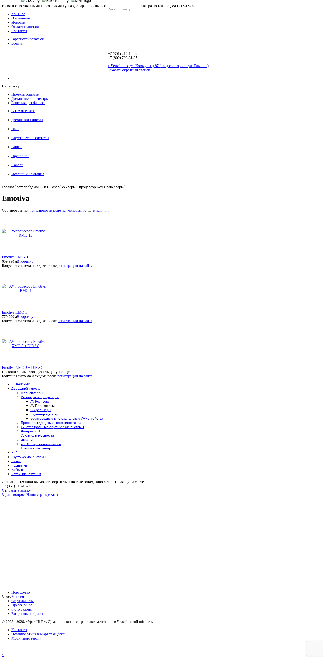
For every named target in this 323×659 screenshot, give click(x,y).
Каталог (23, 187)
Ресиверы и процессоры (79, 187)
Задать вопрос (13, 495)
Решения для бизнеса (28, 103)
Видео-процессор (44, 414)
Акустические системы (30, 138)
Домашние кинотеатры (30, 98)
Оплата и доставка (26, 27)
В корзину (25, 261)
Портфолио (20, 592)
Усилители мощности (37, 435)
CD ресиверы (40, 410)
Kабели (17, 165)
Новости (18, 22)
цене (57, 210)
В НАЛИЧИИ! (23, 111)
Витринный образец (27, 614)
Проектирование (25, 94)
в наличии (101, 210)
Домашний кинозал (27, 120)
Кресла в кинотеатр (36, 448)
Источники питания (27, 174)
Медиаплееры (32, 393)
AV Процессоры (111, 187)
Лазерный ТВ (31, 431)
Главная (8, 187)
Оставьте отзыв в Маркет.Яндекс (38, 634)
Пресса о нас (21, 605)
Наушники (20, 156)
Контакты (19, 31)
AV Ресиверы (40, 401)
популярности (41, 210)
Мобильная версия (26, 638)
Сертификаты (22, 601)
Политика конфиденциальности (28, 651)
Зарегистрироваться (27, 39)
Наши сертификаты (42, 495)
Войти (16, 43)
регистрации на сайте (74, 266)
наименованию (74, 210)
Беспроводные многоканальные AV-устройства (66, 418)
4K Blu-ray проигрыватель (41, 444)
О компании (21, 18)
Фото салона (21, 609)
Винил (16, 147)
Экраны (27, 440)
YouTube (18, 14)
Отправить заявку (16, 490)
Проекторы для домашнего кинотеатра (51, 423)
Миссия (17, 597)
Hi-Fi (15, 129)
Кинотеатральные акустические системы (52, 427)
